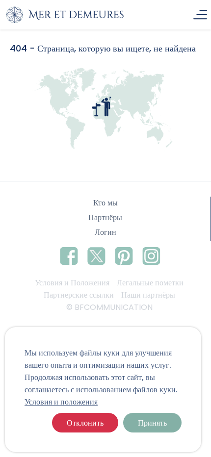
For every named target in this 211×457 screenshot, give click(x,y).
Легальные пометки (150, 282)
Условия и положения (61, 401)
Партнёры (105, 217)
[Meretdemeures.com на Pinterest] (124, 254)
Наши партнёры (148, 295)
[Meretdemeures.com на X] (96, 254)
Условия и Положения (72, 282)
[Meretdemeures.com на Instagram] (151, 254)
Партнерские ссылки (79, 295)
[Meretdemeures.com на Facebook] (69, 254)
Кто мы (105, 202)
